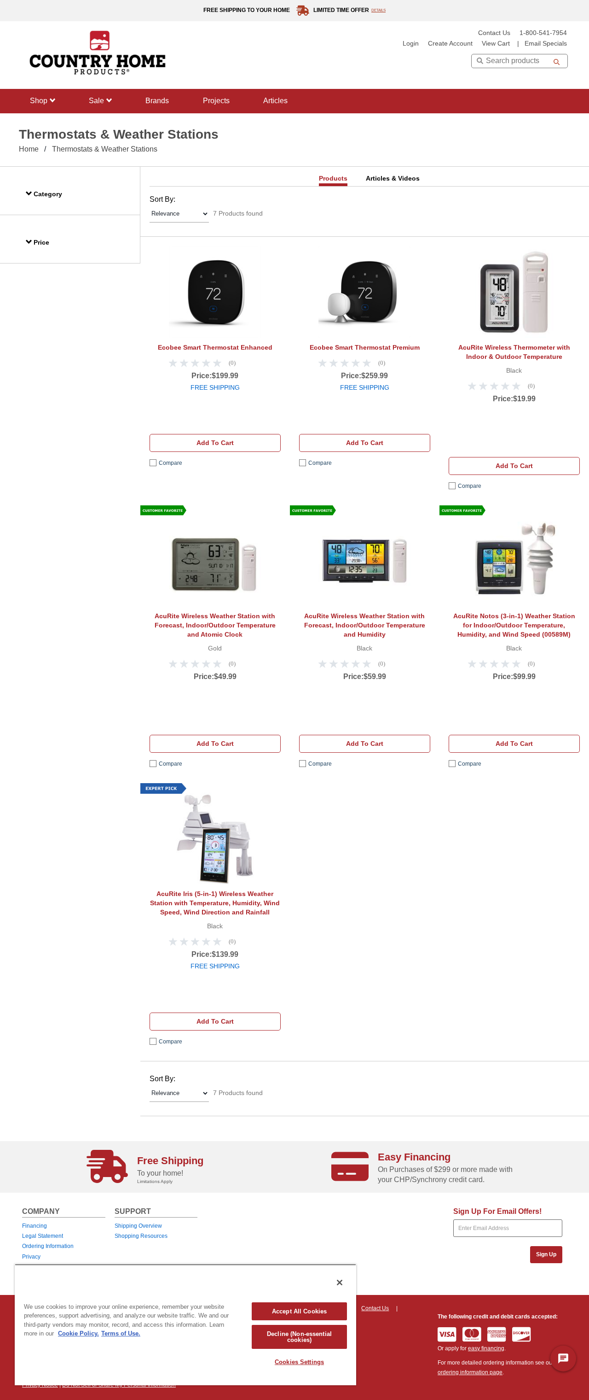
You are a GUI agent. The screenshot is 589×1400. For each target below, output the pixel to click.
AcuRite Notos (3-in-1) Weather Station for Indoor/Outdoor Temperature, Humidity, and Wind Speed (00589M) (514, 625)
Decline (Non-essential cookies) (299, 1336)
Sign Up (546, 1254)
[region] (185, 1324)
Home (29, 149)
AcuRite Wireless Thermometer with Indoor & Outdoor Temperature (514, 352)
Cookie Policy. (78, 1333)
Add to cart (215, 442)
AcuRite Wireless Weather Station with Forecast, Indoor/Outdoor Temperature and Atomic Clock (215, 625)
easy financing (486, 1348)
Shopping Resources (141, 1236)
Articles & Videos (393, 178)
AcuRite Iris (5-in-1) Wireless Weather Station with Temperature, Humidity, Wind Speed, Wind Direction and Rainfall (215, 903)
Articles (275, 101)
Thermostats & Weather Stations (104, 149)
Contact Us (494, 32)
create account (450, 43)
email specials (546, 43)
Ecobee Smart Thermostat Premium (365, 347)
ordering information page (470, 1372)
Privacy (31, 1257)
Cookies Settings (299, 1362)
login (411, 43)
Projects (216, 101)
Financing (34, 1226)
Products (333, 178)
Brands (157, 101)
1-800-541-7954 (543, 32)
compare (170, 463)
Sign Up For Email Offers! (497, 1211)
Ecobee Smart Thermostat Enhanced (215, 347)
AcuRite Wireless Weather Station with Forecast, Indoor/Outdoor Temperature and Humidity (364, 625)
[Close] (339, 1282)
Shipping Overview (138, 1226)
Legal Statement (42, 1236)
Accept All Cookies (299, 1311)
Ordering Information (48, 1246)
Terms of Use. (120, 1333)
